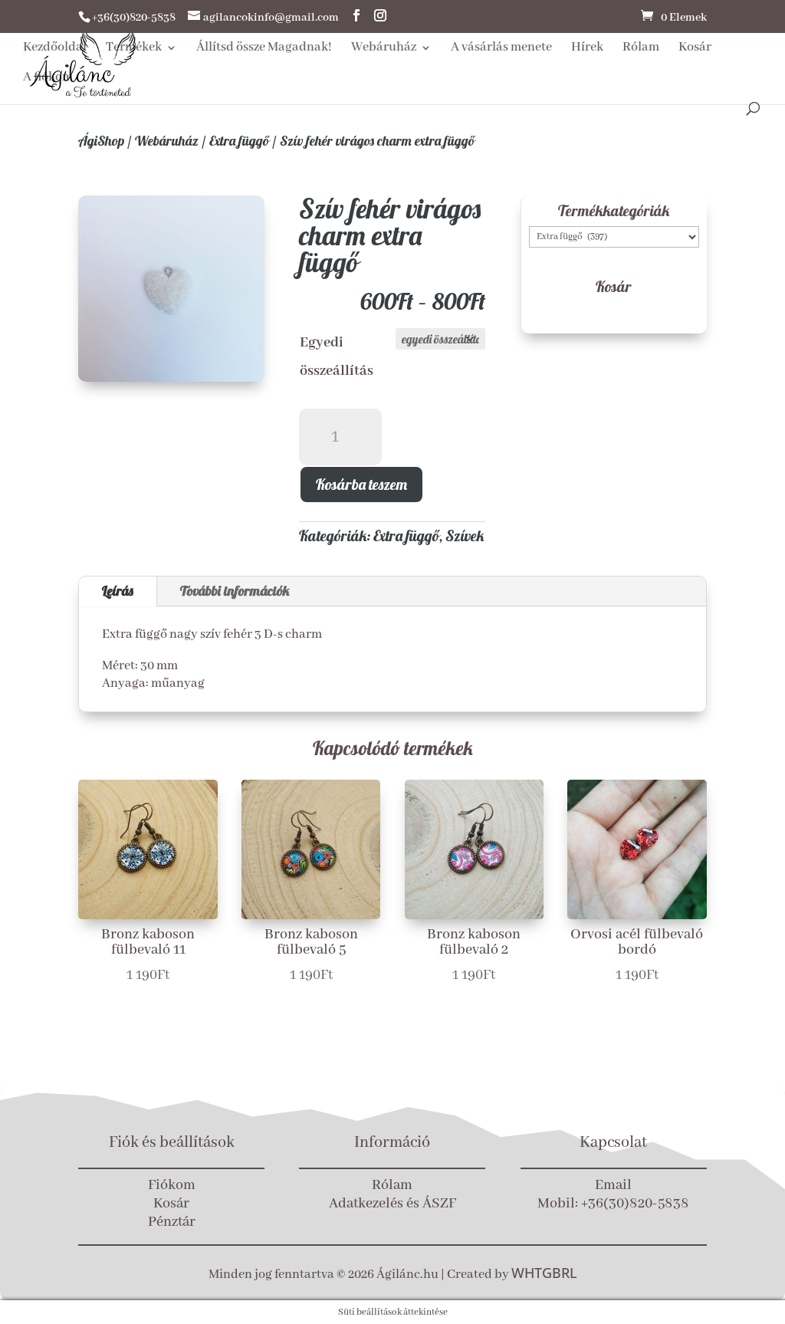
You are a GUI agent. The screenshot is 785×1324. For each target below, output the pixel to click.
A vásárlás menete (501, 48)
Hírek (587, 48)
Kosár (694, 48)
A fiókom (48, 78)
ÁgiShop (101, 140)
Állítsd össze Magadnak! (264, 48)
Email (613, 1185)
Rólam (640, 48)
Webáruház (383, 48)
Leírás (117, 591)
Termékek (134, 48)
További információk (235, 591)
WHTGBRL (544, 1272)
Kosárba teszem (361, 484)
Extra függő (239, 140)
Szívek (464, 535)
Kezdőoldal (55, 48)
